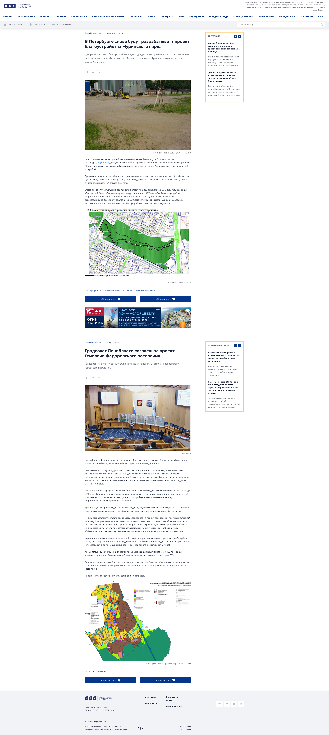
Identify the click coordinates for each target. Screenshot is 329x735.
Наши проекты (266, 16)
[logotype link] (17, 6)
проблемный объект (176, 565)
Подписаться (39, 24)
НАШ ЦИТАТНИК (250, 2)
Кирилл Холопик (318, 10)
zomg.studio (186, 729)
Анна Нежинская (93, 33)
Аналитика (60, 16)
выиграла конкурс (123, 193)
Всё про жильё (79, 16)
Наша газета (306, 16)
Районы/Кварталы (243, 16)
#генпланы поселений (95, 671)
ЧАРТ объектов (26, 16)
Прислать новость (64, 24)
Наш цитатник (287, 16)
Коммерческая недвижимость (109, 16)
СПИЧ (181, 16)
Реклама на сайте (172, 698)
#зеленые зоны (112, 290)
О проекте (151, 703)
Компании (136, 16)
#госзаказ (127, 290)
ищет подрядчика (106, 162)
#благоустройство (93, 290)
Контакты (150, 697)
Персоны (152, 16)
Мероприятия (196, 16)
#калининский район (145, 290)
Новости (7, 16)
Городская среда (218, 16)
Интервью (167, 16)
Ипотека (44, 16)
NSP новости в (108, 299)
